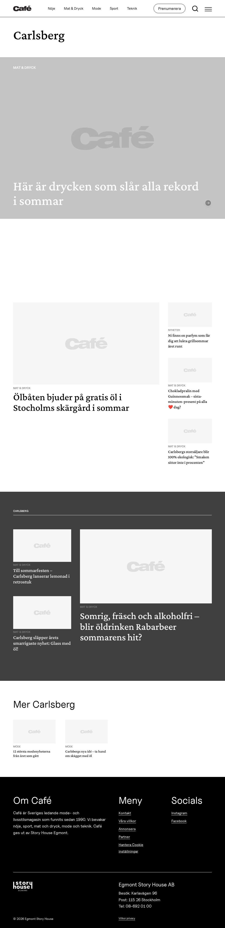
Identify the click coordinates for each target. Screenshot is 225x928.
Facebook (179, 821)
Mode (96, 8)
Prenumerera (169, 8)
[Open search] (195, 8)
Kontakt (125, 813)
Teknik (132, 8)
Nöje (51, 8)
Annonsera (127, 829)
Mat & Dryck (73, 8)
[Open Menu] (208, 8)
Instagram (179, 813)
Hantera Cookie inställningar (131, 848)
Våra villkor (127, 821)
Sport (114, 8)
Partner (124, 837)
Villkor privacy (127, 918)
